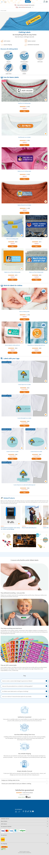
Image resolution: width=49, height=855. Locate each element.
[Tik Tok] (28, 811)
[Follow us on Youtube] (33, 811)
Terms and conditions (22, 852)
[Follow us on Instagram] (25, 811)
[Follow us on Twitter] (30, 811)
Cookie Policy (28, 852)
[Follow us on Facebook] (23, 811)
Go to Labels (4, 10)
